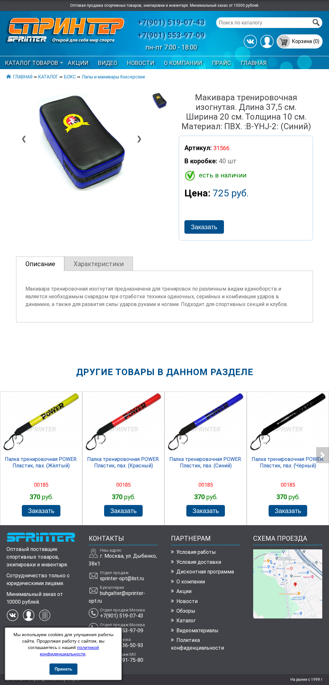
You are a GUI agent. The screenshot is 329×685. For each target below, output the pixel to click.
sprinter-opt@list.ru (122, 578)
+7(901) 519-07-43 (171, 22)
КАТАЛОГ (48, 76)
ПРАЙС (221, 62)
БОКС (70, 76)
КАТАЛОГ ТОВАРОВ (31, 62)
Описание (40, 264)
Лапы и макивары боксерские (113, 76)
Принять (63, 669)
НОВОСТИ (140, 62)
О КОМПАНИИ (183, 62)
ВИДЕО (107, 62)
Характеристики (99, 264)
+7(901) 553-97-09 (171, 35)
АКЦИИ (78, 62)
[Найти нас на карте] (287, 617)
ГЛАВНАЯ (254, 62)
